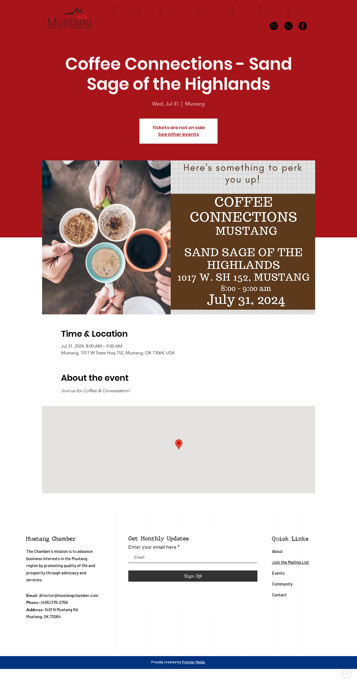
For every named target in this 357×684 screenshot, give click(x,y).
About (277, 551)
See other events (178, 134)
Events (278, 572)
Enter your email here (152, 546)
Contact (279, 594)
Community (282, 583)
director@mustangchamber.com (68, 595)
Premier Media (193, 662)
